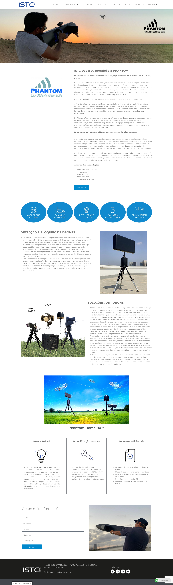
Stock (128, 4)
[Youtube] (128, 571)
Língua (151, 4)
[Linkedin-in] (123, 571)
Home (55, 4)
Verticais (115, 4)
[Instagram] (118, 571)
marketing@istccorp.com (60, 572)
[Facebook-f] (113, 571)
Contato (139, 4)
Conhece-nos (69, 4)
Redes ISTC (102, 4)
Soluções (87, 4)
